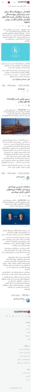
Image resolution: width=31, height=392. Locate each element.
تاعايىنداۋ (14, 6)
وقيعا (18, 6)
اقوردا (9, 6)
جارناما (28, 380)
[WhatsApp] (26, 26)
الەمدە (28, 339)
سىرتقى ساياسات (11, 85)
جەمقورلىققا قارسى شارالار (24, 360)
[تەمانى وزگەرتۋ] (8, 2)
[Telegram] (23, 26)
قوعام (3, 85)
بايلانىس (28, 376)
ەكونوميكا (27, 336)
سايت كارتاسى (26, 373)
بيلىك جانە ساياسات (23, 85)
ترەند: (28, 6)
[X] (16, 26)
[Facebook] (20, 26)
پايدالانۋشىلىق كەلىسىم (24, 349)
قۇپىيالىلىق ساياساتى (24, 353)
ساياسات (28, 329)
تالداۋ (28, 333)
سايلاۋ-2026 (25, 295)
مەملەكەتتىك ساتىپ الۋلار (23, 363)
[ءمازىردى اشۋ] (3, 2)
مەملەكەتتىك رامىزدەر (24, 356)
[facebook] (22, 316)
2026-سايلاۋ (23, 6)
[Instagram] (29, 26)
